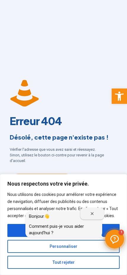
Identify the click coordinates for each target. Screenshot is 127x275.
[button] (119, 96)
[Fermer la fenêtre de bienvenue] (92, 214)
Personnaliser (63, 246)
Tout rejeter (64, 262)
